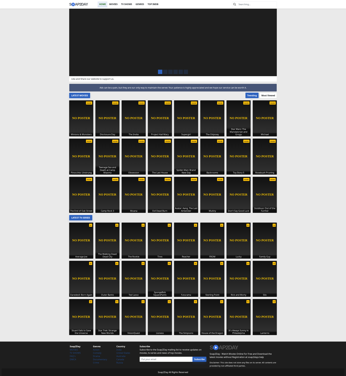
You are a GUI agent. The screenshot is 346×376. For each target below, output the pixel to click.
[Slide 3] (175, 72)
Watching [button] (89, 65)
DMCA (73, 359)
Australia (120, 356)
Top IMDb (153, 4)
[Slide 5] (186, 72)
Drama (96, 356)
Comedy (97, 352)
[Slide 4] (181, 72)
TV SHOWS (126, 4)
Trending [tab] (252, 95)
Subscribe (199, 359)
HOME (102, 4)
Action (96, 349)
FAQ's (73, 356)
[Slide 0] (160, 72)
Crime (96, 362)
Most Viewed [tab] (268, 95)
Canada (120, 359)
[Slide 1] (165, 72)
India (119, 349)
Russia (119, 362)
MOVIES (113, 4)
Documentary (100, 359)
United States (123, 352)
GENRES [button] (140, 4)
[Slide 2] (170, 72)
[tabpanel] (173, 155)
